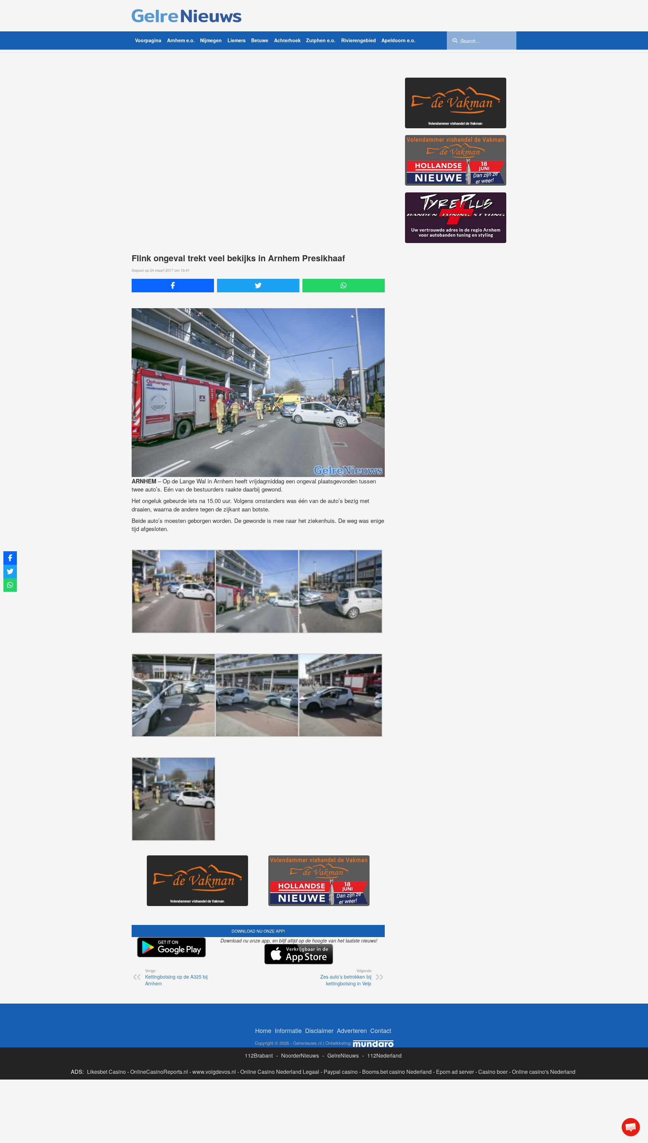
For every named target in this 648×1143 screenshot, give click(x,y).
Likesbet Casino (106, 1071)
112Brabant (259, 1055)
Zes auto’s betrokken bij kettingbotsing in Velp (345, 977)
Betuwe (259, 40)
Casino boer (493, 1071)
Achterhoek (287, 40)
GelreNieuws (343, 1055)
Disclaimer (319, 1030)
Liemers (236, 40)
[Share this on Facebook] (173, 285)
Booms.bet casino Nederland (397, 1071)
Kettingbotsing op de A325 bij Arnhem (176, 977)
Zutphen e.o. (320, 40)
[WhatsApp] (343, 285)
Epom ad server (455, 1071)
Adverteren (352, 1030)
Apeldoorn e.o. (398, 40)
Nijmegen (211, 40)
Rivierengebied (358, 40)
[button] (631, 1127)
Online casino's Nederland (543, 1071)
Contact (380, 1030)
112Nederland (384, 1055)
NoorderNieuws (300, 1055)
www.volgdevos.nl (214, 1071)
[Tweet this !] (258, 285)
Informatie (288, 1030)
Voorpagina (148, 40)
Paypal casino (341, 1071)
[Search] (455, 40)
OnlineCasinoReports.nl (159, 1071)
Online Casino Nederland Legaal (279, 1071)
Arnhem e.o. (181, 40)
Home (263, 1030)
